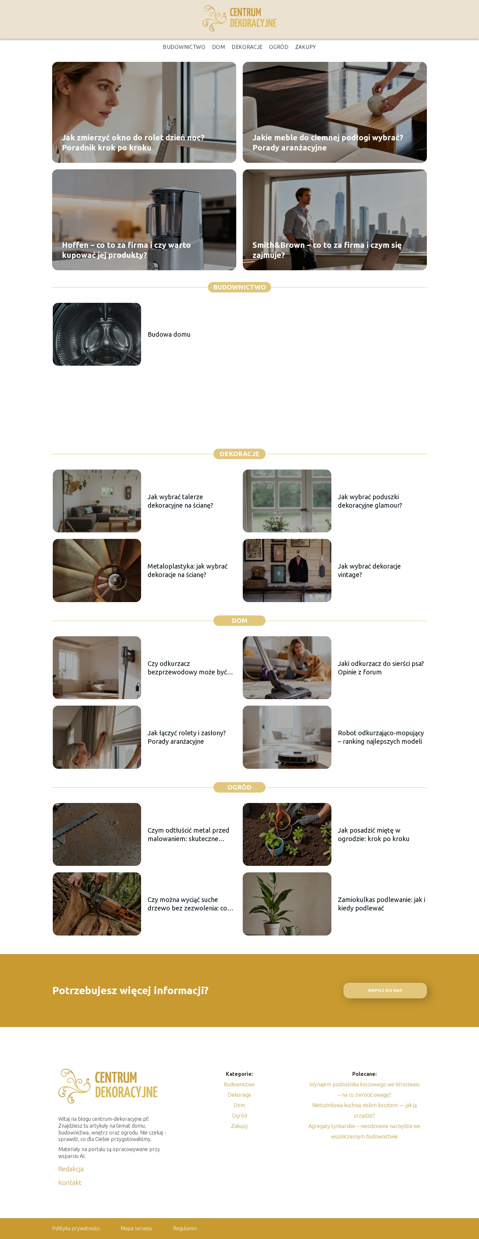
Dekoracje (247, 47)
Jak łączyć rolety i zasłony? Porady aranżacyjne (187, 737)
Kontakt (69, 1182)
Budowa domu (169, 334)
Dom (218, 47)
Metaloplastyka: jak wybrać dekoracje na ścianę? (187, 570)
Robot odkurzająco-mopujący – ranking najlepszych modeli (381, 737)
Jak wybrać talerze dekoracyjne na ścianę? (180, 501)
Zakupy (305, 47)
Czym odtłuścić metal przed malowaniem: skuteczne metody (188, 834)
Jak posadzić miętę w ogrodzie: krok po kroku (374, 834)
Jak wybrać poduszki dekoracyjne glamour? (370, 501)
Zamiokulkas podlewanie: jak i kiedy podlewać (381, 904)
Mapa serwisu (136, 1228)
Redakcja (71, 1169)
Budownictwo (184, 47)
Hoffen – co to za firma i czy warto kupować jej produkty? (126, 249)
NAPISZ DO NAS (385, 990)
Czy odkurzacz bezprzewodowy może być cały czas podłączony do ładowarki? (187, 668)
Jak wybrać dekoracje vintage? (369, 570)
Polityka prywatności (76, 1228)
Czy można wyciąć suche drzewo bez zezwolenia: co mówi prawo (187, 904)
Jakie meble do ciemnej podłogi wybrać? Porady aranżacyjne (328, 142)
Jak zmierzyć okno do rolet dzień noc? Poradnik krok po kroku (133, 142)
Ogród (279, 47)
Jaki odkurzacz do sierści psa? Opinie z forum (381, 668)
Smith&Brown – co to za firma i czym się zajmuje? (327, 249)
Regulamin (185, 1228)
